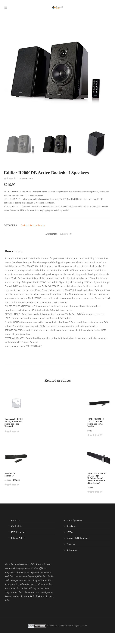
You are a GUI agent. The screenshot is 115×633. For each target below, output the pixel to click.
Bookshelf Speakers (29, 225)
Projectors (71, 544)
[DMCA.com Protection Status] (37, 626)
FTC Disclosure (18, 532)
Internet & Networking (77, 538)
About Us (15, 520)
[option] (57, 70)
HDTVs (69, 532)
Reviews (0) (66, 233)
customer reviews (26, 178)
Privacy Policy (18, 538)
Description (51, 233)
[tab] (51, 234)
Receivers (71, 526)
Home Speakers (74, 520)
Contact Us (16, 526)
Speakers (41, 225)
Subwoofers (72, 550)
